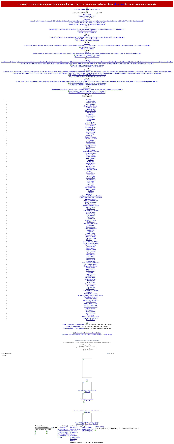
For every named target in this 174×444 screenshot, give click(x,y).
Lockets (46, 73)
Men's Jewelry (87, 88)
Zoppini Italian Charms (65, 21)
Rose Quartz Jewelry (88, 63)
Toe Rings (126, 53)
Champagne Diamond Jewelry (102, 62)
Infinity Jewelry (21, 73)
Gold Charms (127, 45)
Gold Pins (90, 45)
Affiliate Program (87, 430)
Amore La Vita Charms (22, 81)
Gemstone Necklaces (67, 37)
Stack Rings (91, 53)
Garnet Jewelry (156, 62)
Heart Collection (119, 71)
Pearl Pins (112, 45)
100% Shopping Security (102, 428)
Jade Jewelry (90, 217)
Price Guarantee (63, 434)
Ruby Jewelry (98, 63)
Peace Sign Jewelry (84, 73)
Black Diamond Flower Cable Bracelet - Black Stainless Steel (87, 24)
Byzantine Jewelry (38, 71)
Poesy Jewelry (52, 53)
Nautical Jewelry (63, 73)
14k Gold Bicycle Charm (87, 49)
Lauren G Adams (100, 81)
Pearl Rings (85, 53)
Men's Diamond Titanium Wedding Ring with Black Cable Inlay (87, 93)
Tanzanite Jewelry (121, 63)
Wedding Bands (118, 53)
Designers (87, 80)
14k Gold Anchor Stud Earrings (87, 32)
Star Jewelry (120, 73)
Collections (87, 70)
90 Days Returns (63, 426)
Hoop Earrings (53, 29)
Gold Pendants (28, 45)
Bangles (114, 21)
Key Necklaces (30, 73)
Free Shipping (62, 434)
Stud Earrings (98, 29)
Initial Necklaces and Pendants (141, 71)
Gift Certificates (62, 430)
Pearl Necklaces (94, 37)
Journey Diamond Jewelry (87, 81)
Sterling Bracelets (77, 21)
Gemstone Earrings (62, 29)
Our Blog (90, 429)
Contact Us (88, 9)
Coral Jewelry (124, 62)
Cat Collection (110, 71)
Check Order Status (75, 429)
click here (119, 4)
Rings (87, 52)
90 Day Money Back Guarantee (118, 428)
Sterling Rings (99, 53)
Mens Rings (44, 53)
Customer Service (79, 9)
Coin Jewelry (86, 71)
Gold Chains (77, 37)
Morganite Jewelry (38, 63)
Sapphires (105, 63)
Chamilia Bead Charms (137, 81)
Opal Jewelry (47, 63)
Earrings (87, 27)
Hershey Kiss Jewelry (124, 81)
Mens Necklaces (65, 89)
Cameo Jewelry (57, 71)
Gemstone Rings (70, 53)
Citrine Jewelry (115, 62)
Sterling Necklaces (104, 37)
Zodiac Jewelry (136, 73)
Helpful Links (86, 426)
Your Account (96, 9)
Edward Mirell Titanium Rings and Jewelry (41, 81)
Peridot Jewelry (77, 63)
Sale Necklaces (114, 37)
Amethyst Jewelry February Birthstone (12, 62)
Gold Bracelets (55, 21)
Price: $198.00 (87, 423)
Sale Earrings (116, 29)
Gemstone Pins (119, 45)
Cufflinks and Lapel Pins (101, 89)
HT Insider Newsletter (41, 426)
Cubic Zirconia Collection (135, 62)
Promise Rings (37, 53)
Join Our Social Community (43, 429)
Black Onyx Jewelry (76, 62)
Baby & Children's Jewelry (25, 71)
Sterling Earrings (107, 29)
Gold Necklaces (85, 37)
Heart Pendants (82, 45)
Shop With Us (62, 426)
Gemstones (87, 60)
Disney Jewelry (148, 81)
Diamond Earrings (81, 29)
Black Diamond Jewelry (63, 62)
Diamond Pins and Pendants (41, 45)
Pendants (87, 44)
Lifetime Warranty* (133, 428)
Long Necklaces (53, 73)
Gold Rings (78, 53)
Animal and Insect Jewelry (10, 71)
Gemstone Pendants (54, 45)
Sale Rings (132, 53)
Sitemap (84, 427)
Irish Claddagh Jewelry (156, 71)
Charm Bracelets (107, 21)
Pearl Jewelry (69, 63)
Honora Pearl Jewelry (73, 81)
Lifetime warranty (63, 429)
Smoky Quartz (112, 63)
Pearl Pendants (64, 45)
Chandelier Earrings (67, 71)
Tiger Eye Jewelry (131, 63)
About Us (65, 432)
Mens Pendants (112, 89)
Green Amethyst (165, 62)
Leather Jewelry (39, 73)
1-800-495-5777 (76, 426)
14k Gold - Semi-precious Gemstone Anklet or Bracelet (87, 66)
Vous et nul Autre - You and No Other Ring (87, 57)
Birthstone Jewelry (51, 62)
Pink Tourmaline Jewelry (58, 63)
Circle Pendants (77, 71)
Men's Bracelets (87, 21)
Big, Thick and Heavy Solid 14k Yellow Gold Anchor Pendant (87, 76)
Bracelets (87, 19)
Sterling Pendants (73, 45)
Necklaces (87, 35)
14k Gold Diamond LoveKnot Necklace (87, 40)
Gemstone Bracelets (45, 21)
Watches (127, 21)
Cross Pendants (104, 45)
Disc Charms (102, 71)
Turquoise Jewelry (142, 63)
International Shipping (73, 436)
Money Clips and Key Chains (85, 89)
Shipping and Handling (74, 433)
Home (64, 324)
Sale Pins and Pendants (137, 45)
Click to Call (87, 14)
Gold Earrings (72, 29)
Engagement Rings (108, 53)
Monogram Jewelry (73, 73)
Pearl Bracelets (121, 21)
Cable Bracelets (48, 71)
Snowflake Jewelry (111, 73)
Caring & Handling (87, 428)
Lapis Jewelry (29, 63)
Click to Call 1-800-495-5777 (87, 16)
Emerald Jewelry (147, 62)
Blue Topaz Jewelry (88, 62)
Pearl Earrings (91, 29)
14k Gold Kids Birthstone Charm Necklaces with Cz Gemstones (87, 84)
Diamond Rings (60, 53)
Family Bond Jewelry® (60, 81)
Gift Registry (73, 439)
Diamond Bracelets (97, 21)
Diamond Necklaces (55, 37)
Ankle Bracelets (34, 21)
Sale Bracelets (134, 21)
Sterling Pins (96, 45)
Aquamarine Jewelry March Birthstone (35, 62)
